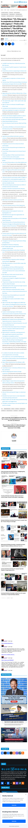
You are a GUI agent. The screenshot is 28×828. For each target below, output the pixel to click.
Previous (4, 597)
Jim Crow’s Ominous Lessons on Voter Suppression (13, 205)
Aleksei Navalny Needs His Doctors (10, 121)
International (19, 14)
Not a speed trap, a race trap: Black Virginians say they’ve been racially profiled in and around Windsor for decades (14, 358)
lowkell (6, 38)
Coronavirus (22, 408)
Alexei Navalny (7, 408)
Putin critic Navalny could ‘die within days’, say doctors (14, 119)
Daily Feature (16, 12)
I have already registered (14, 826)
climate (17, 408)
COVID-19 (11, 12)
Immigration (12, 14)
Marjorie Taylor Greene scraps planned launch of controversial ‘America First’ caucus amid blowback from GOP (13, 270)
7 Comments (21, 40)
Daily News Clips (5, 14)
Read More (12, 779)
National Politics (10, 16)
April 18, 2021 (7, 40)
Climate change (5, 12)
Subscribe (14, 805)
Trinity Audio (13, 51)
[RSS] (22, 753)
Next (8, 597)
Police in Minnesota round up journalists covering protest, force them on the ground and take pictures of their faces (14, 291)
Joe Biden (3, 16)
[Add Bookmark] (25, 43)
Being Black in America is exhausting (10, 244)
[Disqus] (14, 619)
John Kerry (21, 410)
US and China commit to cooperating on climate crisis (14, 70)
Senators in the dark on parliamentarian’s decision (13, 188)
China (13, 408)
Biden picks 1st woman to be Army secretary (12, 199)
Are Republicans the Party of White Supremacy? (12, 267)
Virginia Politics (18, 16)
